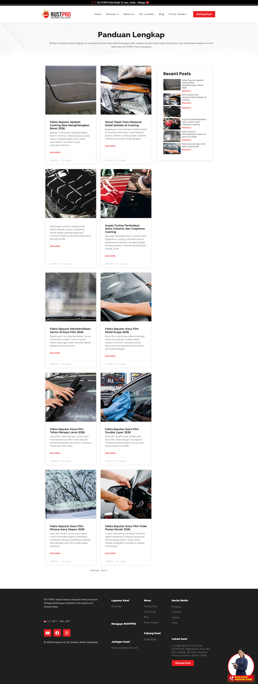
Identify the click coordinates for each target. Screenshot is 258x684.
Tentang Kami (150, 606)
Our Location (146, 14)
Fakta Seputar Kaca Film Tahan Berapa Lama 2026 (67, 431)
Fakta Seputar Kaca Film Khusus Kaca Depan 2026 (67, 528)
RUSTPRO (116, 606)
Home (97, 14)
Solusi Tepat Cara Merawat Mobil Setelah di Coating (123, 123)
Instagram (176, 606)
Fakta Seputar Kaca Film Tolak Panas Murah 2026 (126, 528)
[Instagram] (66, 633)
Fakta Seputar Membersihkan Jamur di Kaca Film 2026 (70, 330)
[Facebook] (57, 633)
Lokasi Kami (150, 611)
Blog (161, 14)
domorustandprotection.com (124, 647)
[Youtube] (47, 633)
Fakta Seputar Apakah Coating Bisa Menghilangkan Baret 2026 (69, 125)
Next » (104, 570)
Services (111, 14)
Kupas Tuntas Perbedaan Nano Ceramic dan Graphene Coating (125, 229)
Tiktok (175, 622)
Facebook (176, 612)
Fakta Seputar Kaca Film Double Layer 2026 (122, 431)
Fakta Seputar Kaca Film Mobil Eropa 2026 (122, 330)
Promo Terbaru (177, 14)
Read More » (55, 152)
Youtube (176, 617)
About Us (128, 14)
